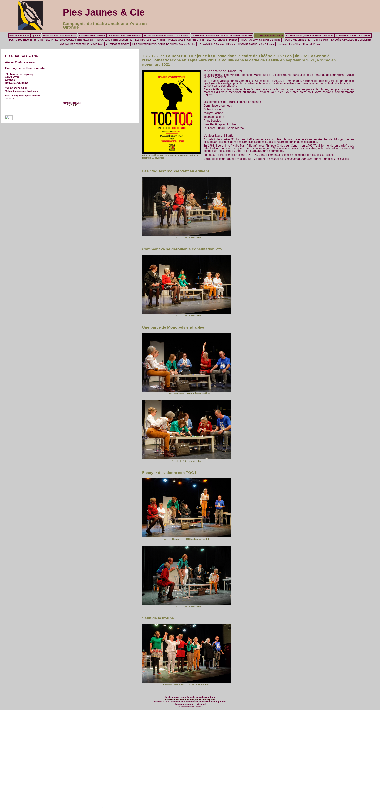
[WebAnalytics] (9, 119)
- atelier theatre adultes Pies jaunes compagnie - (190, 699)
